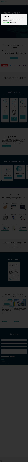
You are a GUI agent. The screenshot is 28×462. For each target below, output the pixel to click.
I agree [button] (4, 22)
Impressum (10, 20)
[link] (6, 20)
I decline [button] (7, 22)
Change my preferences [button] (13, 22)
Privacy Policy (6, 20)
